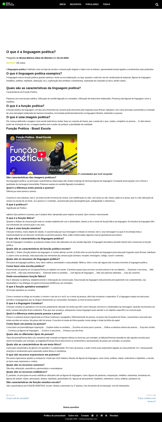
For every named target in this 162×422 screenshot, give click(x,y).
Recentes (75, 4)
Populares (92, 4)
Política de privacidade (55, 416)
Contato (85, 416)
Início (63, 4)
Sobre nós (73, 416)
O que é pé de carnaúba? (17, 398)
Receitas (114, 416)
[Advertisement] (81, 28)
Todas (106, 4)
